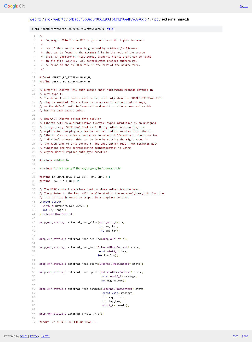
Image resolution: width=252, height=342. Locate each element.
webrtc (36, 19)
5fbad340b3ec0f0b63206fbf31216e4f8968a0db (108, 19)
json (245, 336)
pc (156, 19)
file (110, 29)
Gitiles (24, 336)
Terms (45, 336)
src (47, 19)
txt (235, 336)
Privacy (34, 336)
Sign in (244, 6)
